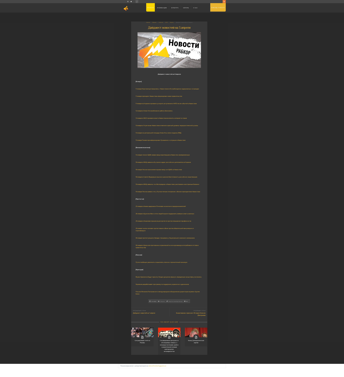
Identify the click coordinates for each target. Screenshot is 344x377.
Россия (180, 301)
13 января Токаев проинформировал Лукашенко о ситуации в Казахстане (161, 140)
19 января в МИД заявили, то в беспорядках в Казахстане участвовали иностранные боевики (167, 184)
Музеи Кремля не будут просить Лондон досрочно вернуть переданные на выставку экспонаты (168, 277)
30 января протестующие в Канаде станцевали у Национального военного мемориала (165, 238)
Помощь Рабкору (218, 7)
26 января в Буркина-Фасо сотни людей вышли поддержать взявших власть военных (165, 213)
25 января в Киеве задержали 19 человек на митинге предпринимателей (161, 206)
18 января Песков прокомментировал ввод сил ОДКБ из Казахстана (159, 169)
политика (175, 301)
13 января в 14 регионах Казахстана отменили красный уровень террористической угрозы (167, 125)
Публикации (162, 8)
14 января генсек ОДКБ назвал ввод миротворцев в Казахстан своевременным (163, 155)
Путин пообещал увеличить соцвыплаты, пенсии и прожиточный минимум (161, 262)
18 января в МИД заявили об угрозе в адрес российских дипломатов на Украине (163, 162)
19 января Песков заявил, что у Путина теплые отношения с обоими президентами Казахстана (168, 191)
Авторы (186, 8)
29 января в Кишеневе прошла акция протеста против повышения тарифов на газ (163, 221)
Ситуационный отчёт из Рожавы (142, 341)
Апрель (172, 22)
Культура (175, 8)
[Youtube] (127, 1)
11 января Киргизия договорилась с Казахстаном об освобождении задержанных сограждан (167, 89)
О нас (195, 8)
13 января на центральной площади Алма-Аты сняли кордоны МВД (158, 133)
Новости (171, 301)
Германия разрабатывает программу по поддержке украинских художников (162, 284)
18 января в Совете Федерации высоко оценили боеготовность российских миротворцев (166, 177)
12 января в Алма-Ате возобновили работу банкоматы (154, 111)
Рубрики (154, 22)
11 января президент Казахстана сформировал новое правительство (159, 96)
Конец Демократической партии (196, 341)
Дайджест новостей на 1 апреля (144, 313)
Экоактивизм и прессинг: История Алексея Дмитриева (191, 314)
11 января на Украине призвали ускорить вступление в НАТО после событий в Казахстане (166, 103)
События (161, 22)
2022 (166, 22)
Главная (150, 7)
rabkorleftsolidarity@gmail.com (157, 366)
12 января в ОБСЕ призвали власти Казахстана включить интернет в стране (161, 118)
